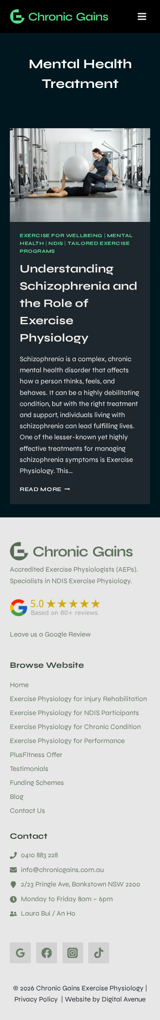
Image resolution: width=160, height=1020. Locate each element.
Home (19, 685)
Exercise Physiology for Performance (67, 740)
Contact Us (27, 810)
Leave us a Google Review (50, 634)
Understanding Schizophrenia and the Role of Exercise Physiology (78, 303)
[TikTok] (98, 952)
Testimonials (29, 768)
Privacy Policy (36, 999)
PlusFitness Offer (36, 754)
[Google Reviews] (20, 952)
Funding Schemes (37, 782)
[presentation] (80, 175)
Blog (16, 796)
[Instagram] (72, 952)
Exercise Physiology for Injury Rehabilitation (78, 699)
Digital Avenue (124, 999)
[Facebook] (46, 952)
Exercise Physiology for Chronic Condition (75, 726)
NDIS (55, 243)
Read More (45, 489)
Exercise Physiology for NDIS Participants (74, 712)
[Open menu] (141, 16)
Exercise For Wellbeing (61, 235)
